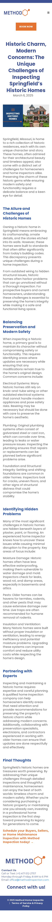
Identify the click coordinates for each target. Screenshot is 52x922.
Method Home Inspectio (29, 900)
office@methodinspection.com (29, 879)
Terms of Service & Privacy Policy (27, 905)
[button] (48, 13)
